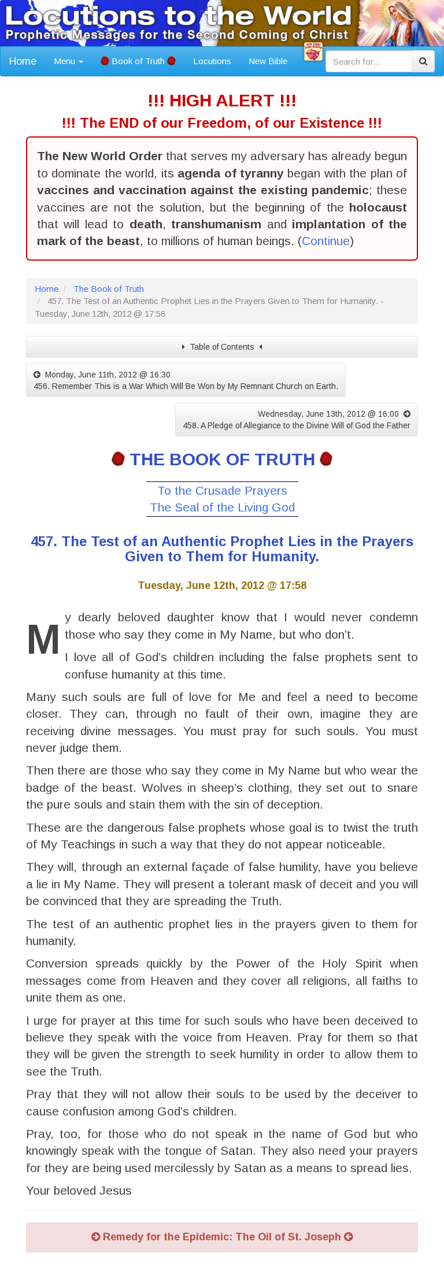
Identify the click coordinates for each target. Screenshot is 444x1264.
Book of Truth (138, 61)
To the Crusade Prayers (222, 490)
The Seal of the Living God (222, 507)
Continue (326, 240)
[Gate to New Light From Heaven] (313, 51)
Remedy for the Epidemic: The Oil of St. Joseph (222, 1237)
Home (22, 61)
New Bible (268, 61)
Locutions (212, 61)
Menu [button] (65, 61)
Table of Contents (222, 346)
